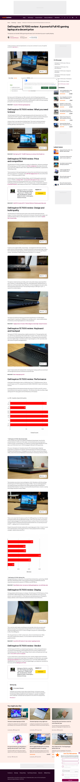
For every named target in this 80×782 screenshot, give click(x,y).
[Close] (56, 79)
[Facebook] (62, 17)
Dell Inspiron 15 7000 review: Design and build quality (63, 71)
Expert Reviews (6, 17)
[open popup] (45, 71)
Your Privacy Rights (28, 87)
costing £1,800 (19, 179)
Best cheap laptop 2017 (18, 374)
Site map (16, 772)
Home (9, 22)
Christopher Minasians (14, 37)
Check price (40, 193)
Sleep (24, 17)
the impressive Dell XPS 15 (13, 659)
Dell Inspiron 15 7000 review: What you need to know (62, 63)
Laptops (19, 22)
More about (12, 697)
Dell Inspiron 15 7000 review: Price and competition (61, 67)
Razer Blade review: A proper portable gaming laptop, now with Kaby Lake (30, 585)
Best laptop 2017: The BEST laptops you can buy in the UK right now (28, 154)
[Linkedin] (64, 17)
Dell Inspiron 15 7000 (21, 662)
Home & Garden (38, 17)
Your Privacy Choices (32, 772)
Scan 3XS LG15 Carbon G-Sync (32, 179)
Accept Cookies (53, 87)
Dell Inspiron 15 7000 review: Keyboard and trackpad (62, 75)
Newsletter (57, 17)
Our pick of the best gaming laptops (21, 104)
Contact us (10, 772)
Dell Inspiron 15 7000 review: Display (62, 81)
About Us (40, 772)
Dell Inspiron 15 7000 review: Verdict (62, 83)
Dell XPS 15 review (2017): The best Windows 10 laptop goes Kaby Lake (29, 203)
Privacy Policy (23, 772)
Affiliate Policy (47, 772)
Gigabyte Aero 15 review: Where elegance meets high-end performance (30, 323)
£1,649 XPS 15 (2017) (12, 184)
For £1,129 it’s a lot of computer (18, 653)
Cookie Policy (53, 84)
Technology (30, 17)
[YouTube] (72, 17)
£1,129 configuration (32, 166)
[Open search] (76, 17)
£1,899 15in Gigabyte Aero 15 (32, 173)
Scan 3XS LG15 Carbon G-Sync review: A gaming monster (26, 641)
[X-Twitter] (67, 17)
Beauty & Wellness (48, 17)
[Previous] (9, 62)
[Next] (46, 62)
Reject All (44, 87)
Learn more (14, 47)
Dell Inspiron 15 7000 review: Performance (63, 78)
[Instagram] (70, 17)
